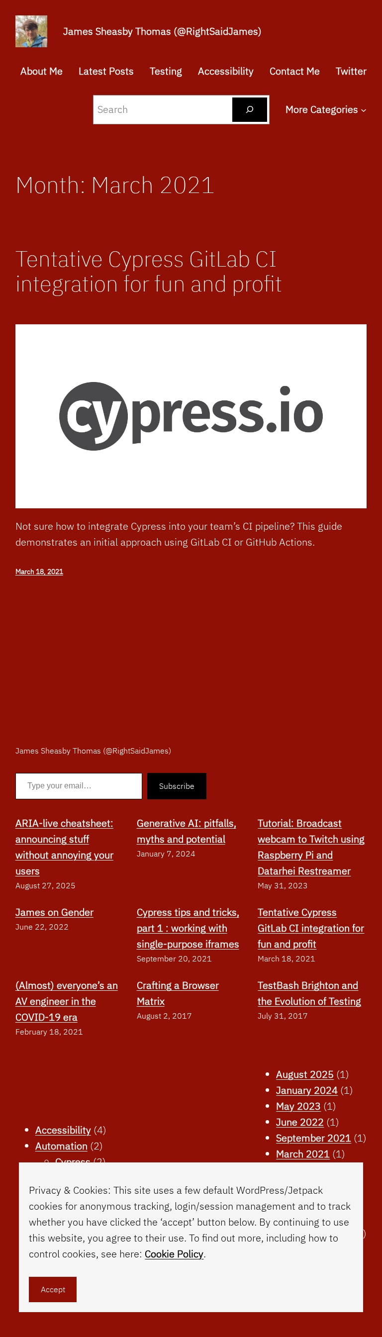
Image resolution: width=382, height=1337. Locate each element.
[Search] (250, 109)
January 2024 (307, 1090)
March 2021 (303, 1153)
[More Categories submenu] (364, 109)
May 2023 (298, 1106)
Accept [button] (53, 1289)
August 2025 (305, 1074)
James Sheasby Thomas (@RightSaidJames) (162, 31)
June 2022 (300, 1122)
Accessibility (63, 1130)
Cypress (73, 1161)
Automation (61, 1145)
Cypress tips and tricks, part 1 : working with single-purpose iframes (188, 928)
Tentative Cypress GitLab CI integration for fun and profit (148, 271)
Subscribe (176, 786)
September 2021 (313, 1138)
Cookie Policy (174, 1253)
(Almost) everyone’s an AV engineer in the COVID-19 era (66, 1001)
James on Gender (54, 912)
